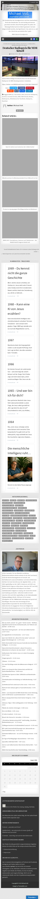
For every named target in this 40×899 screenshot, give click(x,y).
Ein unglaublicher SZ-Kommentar (11, 635)
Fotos (6, 515)
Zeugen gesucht (7, 658)
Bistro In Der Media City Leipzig (15, 807)
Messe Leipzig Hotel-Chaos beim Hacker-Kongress (16, 698)
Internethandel (30, 518)
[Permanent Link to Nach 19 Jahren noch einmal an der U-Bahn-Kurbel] (20, 131)
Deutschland (11, 44)
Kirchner (4, 97)
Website (20, 111)
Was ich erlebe (18, 538)
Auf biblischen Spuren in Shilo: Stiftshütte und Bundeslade (18, 674)
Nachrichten (19, 45)
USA (32, 536)
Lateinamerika (28, 523)
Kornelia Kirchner (12, 97)
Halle (32, 515)
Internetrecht (8, 520)
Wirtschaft (7, 541)
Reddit (11, 91)
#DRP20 (11, 94)
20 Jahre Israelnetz (7, 714)
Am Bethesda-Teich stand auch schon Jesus (14, 684)
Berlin (21, 500)
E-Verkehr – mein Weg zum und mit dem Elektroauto (17, 835)
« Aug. (4, 791)
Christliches (31, 500)
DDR (6, 44)
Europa (18, 44)
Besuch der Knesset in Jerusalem (12, 717)
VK (17, 91)
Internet (17, 518)
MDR (19, 97)
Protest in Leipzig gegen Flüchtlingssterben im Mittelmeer (20, 209)
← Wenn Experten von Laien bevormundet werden (15, 254)
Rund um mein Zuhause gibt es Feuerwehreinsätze (16, 688)
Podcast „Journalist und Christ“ (11, 827)
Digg (23, 91)
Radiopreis (29, 99)
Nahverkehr (21, 528)
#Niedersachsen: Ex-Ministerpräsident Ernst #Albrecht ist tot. (20, 178)
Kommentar (16, 523)
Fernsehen (29, 510)
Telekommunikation (10, 536)
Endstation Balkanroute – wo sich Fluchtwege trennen (17, 733)
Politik (31, 528)
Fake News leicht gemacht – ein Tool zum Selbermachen (18, 630)
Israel (19, 520)
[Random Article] (34, 39)
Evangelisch (8, 510)
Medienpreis (5, 99)
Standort (28, 533)
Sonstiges (18, 533)
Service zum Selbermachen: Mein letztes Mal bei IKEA (17, 745)
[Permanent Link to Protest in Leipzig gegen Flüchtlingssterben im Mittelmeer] (20, 193)
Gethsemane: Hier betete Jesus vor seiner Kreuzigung (18, 653)
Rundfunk (5, 101)
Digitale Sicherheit (10, 508)
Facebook (22, 88)
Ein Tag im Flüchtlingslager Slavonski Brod (14, 738)
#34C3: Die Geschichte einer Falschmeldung (14, 750)
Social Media (21, 531)
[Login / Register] (37, 39)
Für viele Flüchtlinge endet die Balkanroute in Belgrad (17, 664)
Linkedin (30, 91)
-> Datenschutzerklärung (9, 849)
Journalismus (31, 44)
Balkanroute (17, 599)
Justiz (6, 523)
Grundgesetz (24, 34)
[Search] (31, 39)
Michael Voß (14, 54)
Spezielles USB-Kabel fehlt (10, 742)
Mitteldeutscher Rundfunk (17, 99)
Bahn (13, 500)
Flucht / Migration (22, 513)
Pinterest (30, 88)
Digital (19, 505)
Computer (7, 503)
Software (7, 533)
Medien (14, 45)
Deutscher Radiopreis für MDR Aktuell (20, 49)
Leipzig (6, 525)
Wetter (29, 538)
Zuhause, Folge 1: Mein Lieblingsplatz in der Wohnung (17, 703)
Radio (25, 45)
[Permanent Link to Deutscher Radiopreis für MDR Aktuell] (20, 66)
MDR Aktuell (24, 97)
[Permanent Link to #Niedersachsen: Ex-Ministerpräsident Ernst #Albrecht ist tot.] (20, 162)
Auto (5, 500)
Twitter (14, 88)
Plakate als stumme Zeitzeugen (11, 708)
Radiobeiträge (8, 531)
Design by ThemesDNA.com (20, 886)
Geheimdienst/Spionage (19, 515)
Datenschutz (19, 503)
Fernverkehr (8, 513)
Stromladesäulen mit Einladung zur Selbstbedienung (17, 679)
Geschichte (23, 44)
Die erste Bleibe (6, 711)
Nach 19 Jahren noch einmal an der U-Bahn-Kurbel (20, 147)
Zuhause (4, 661)
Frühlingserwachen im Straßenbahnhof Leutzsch (16, 725)
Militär (23, 525)
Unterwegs (23, 536)
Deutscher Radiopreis (31, 94)
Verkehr (6, 538)
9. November (17, 94)
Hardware (7, 518)
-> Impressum (6, 852)
